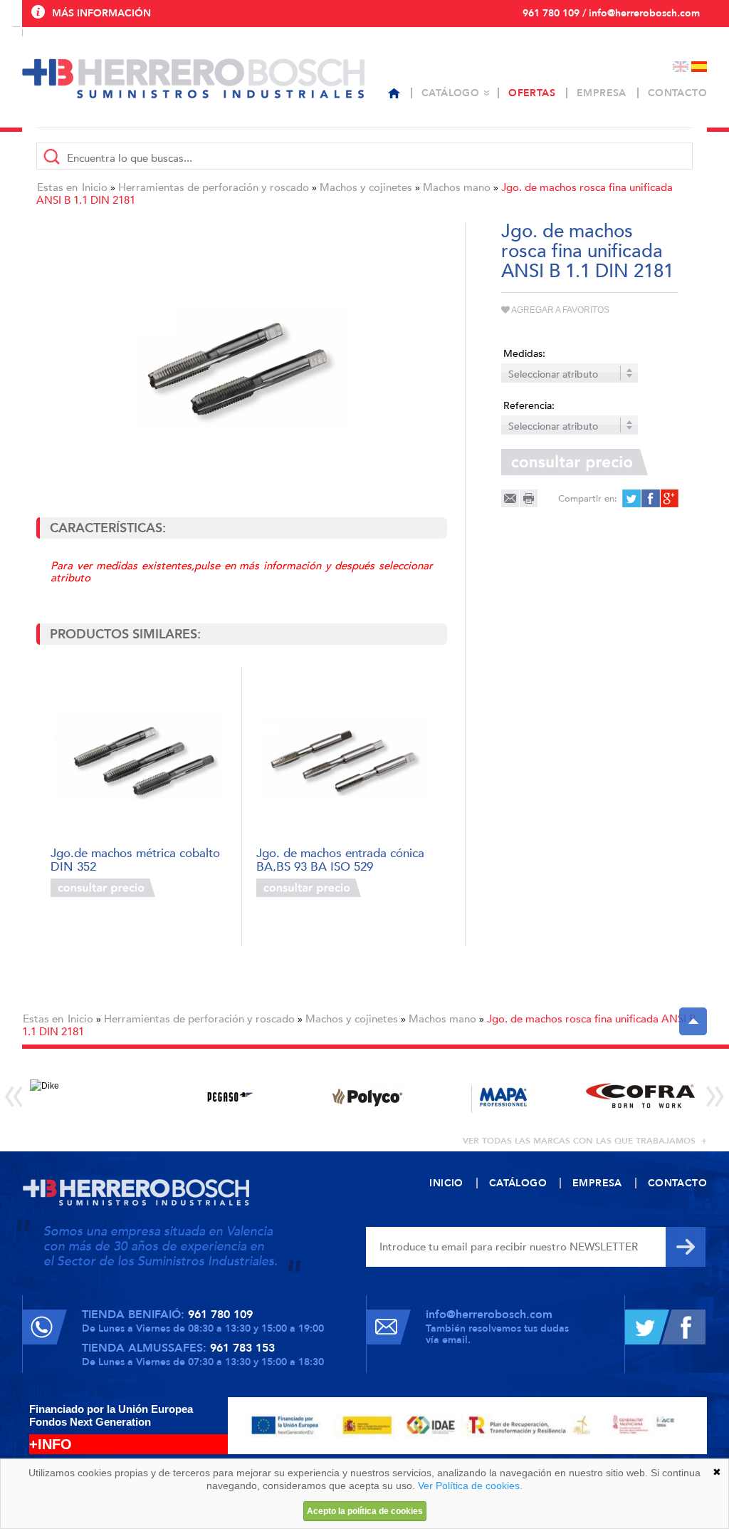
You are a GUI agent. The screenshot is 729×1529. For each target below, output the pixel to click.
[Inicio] (394, 93)
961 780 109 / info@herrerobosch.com (611, 13)
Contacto (677, 93)
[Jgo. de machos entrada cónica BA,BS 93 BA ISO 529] (344, 757)
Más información (101, 13)
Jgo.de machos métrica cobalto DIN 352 (135, 858)
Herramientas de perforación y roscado (213, 187)
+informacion (193, 887)
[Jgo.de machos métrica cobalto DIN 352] (138, 757)
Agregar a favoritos (559, 310)
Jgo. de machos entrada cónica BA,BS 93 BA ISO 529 (340, 858)
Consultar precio (103, 887)
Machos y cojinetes (366, 187)
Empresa (601, 93)
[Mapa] (503, 1096)
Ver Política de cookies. (470, 1485)
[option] (90, 1096)
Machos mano (457, 187)
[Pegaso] (228, 1096)
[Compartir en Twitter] (631, 498)
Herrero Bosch (193, 78)
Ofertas (531, 93)
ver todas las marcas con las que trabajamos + (585, 1140)
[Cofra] (640, 1096)
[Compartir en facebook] (650, 498)
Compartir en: (587, 498)
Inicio (94, 187)
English (680, 66)
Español (699, 66)
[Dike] (90, 1096)
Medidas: (524, 354)
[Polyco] (365, 1096)
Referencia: (529, 406)
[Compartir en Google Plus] (668, 498)
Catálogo (450, 93)
